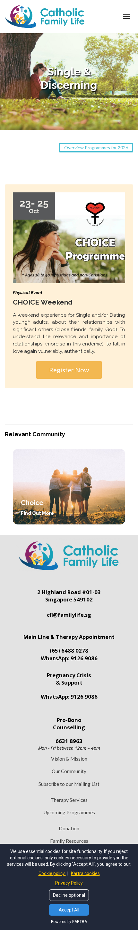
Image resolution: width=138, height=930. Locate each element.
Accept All (69, 909)
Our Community (69, 771)
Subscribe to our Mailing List (69, 784)
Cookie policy (52, 873)
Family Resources (69, 841)
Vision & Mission (69, 759)
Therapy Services (69, 800)
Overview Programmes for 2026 (96, 147)
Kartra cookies (85, 873)
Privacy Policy (69, 883)
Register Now (69, 370)
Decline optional (69, 895)
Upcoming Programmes (69, 812)
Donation (69, 828)
